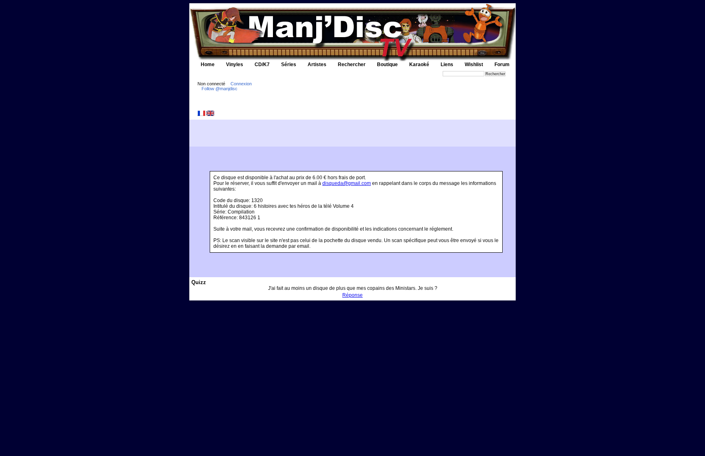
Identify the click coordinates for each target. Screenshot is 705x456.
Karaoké (419, 64)
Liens (447, 64)
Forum (502, 64)
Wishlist (474, 64)
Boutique (387, 64)
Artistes (317, 64)
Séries (288, 64)
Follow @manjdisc (219, 88)
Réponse (352, 295)
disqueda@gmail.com (346, 183)
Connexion (241, 83)
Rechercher (352, 64)
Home (208, 64)
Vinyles (234, 64)
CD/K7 (262, 64)
